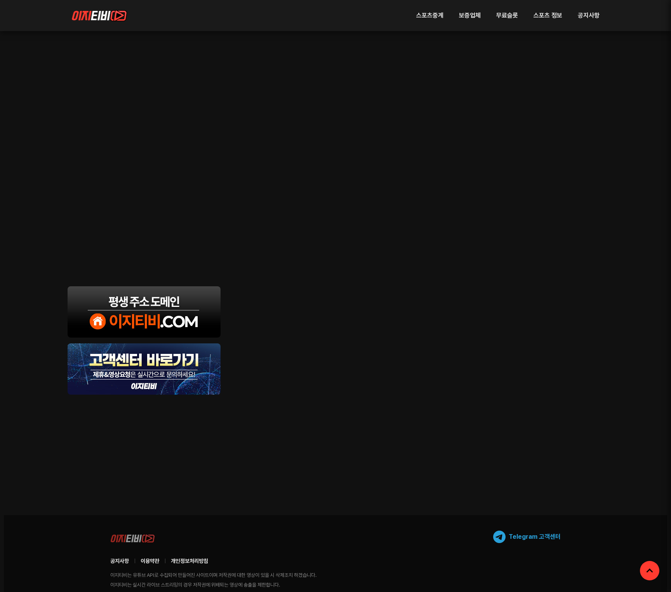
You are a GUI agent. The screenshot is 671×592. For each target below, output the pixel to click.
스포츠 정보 (548, 15)
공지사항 (589, 15)
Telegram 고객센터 (535, 536)
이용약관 (150, 561)
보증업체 (470, 15)
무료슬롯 (507, 15)
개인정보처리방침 (189, 561)
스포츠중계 (429, 15)
